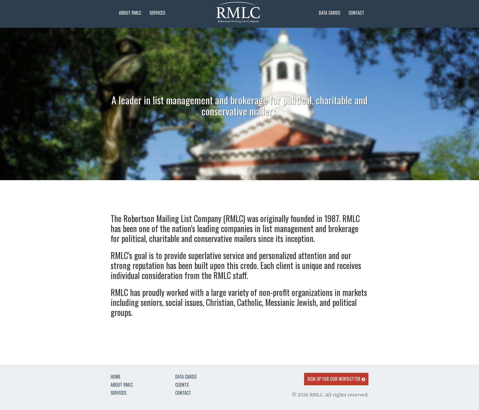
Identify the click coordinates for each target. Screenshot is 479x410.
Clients (182, 384)
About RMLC (130, 12)
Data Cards (329, 12)
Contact (356, 12)
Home (115, 376)
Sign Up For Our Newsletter (334, 379)
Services (157, 12)
